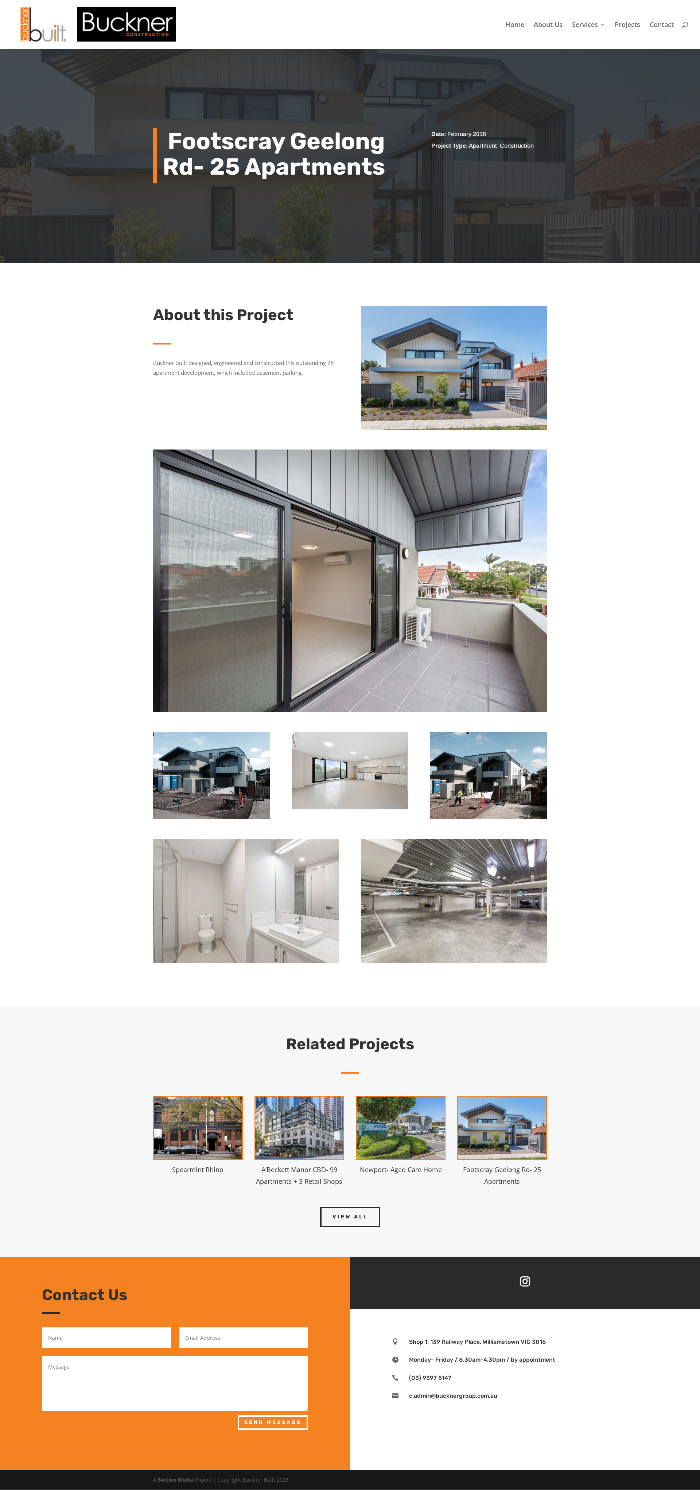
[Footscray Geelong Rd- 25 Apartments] (502, 1128)
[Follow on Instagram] (525, 1281)
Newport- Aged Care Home (401, 1169)
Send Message (273, 1422)
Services (585, 25)
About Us (548, 25)
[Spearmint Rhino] (198, 1128)
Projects (627, 25)
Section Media (175, 1479)
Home (514, 25)
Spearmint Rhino (197, 1169)
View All (350, 1217)
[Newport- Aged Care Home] (401, 1128)
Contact (662, 25)
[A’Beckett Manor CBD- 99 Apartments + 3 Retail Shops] (299, 1128)
